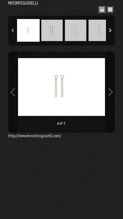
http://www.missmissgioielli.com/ (34, 136)
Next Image (110, 92)
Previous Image (12, 92)
